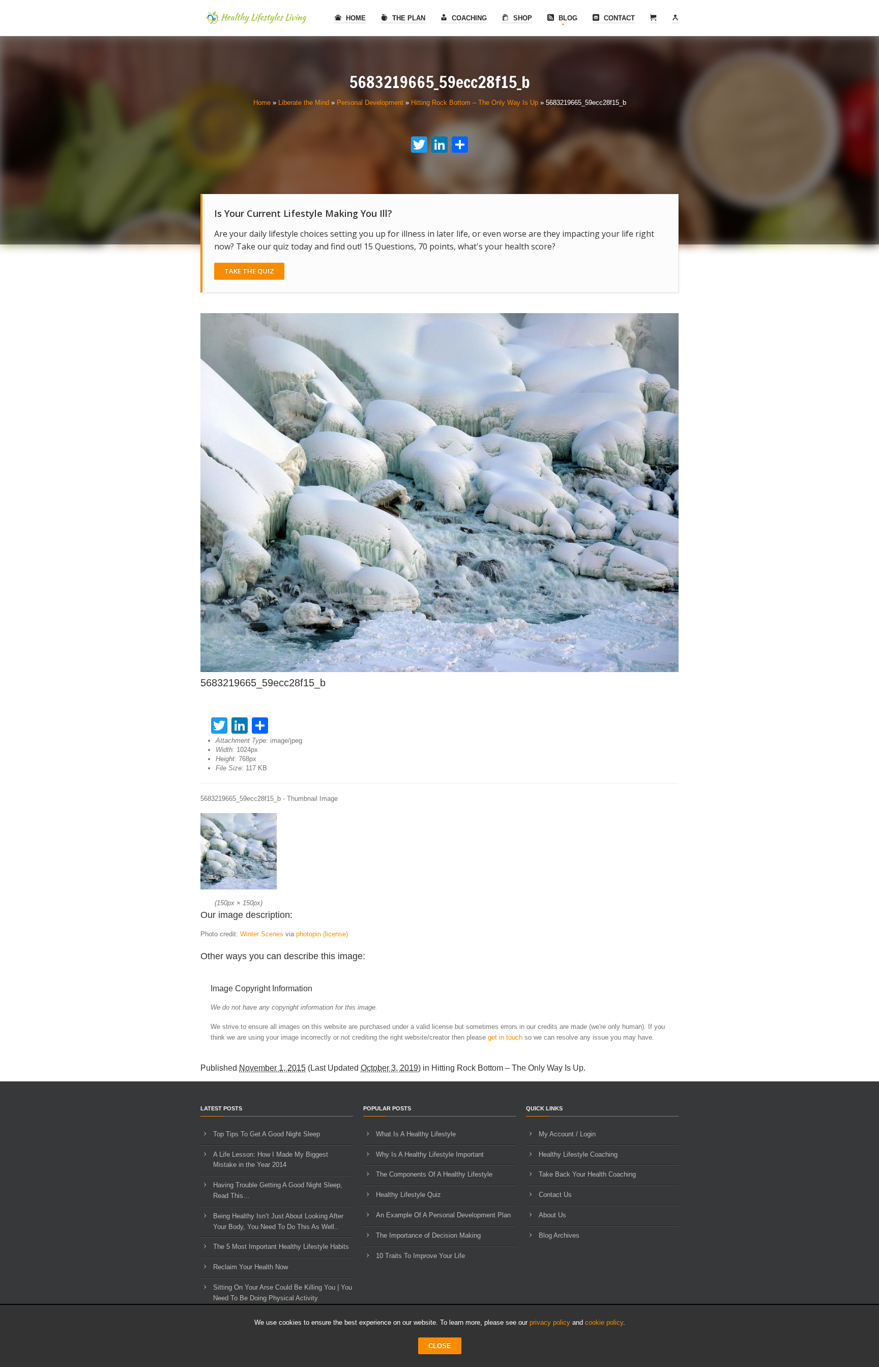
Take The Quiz (249, 270)
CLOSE (439, 1346)
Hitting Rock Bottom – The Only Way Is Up (474, 102)
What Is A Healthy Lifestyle (416, 1134)
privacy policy (550, 1322)
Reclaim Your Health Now (250, 1267)
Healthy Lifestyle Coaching (578, 1154)
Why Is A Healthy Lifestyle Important (430, 1154)
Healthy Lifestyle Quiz (408, 1194)
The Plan (407, 18)
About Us (552, 1215)
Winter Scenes (261, 934)
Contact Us (555, 1194)
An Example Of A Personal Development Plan (443, 1215)
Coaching (468, 18)
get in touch (505, 1037)
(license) (335, 934)
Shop (521, 18)
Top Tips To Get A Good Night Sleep (266, 1134)
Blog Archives (559, 1235)
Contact (618, 18)
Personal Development (370, 102)
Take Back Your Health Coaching (587, 1174)
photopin (308, 934)
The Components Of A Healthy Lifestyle (434, 1174)
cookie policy (604, 1322)
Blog (566, 18)
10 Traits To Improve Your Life (420, 1256)
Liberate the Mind (303, 102)
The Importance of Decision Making (428, 1235)
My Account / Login (567, 1134)
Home (355, 18)
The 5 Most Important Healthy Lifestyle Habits (281, 1246)
